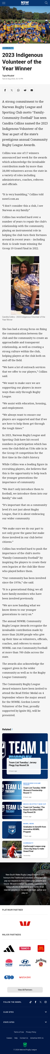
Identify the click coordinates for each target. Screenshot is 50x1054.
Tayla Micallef (8, 75)
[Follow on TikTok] (30, 1001)
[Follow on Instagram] (45, 1001)
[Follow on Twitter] (40, 1001)
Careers (9, 1038)
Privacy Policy (31, 1032)
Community (8, 48)
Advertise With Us (36, 1038)
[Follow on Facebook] (35, 1001)
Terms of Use (19, 1032)
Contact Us (24, 1038)
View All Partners (25, 989)
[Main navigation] (3, 3)
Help (16, 1038)
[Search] (46, 3)
